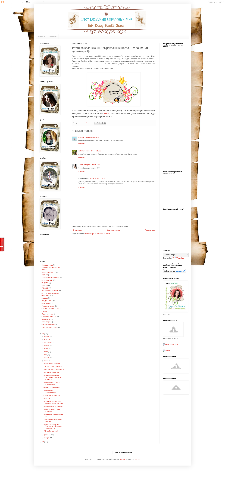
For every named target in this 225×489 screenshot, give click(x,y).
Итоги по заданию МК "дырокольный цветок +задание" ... (52, 426)
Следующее (77, 230)
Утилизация (46, 322)
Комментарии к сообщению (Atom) (97, 234)
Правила (41, 36)
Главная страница (113, 230)
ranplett (122, 459)
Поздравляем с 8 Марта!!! (53, 406)
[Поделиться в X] (100, 123)
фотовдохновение (48, 325)
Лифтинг (45, 285)
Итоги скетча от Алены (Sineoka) (51, 410)
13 (43, 442)
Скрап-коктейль (47, 314)
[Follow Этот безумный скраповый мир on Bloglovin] (174, 272)
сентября (47, 343)
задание (45, 275)
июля (46, 349)
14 (43, 334)
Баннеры (53, 36)
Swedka (81, 137)
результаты (46, 303)
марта (46, 361)
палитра (45, 298)
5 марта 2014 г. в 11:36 (93, 151)
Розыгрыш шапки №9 (51, 373)
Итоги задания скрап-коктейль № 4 (51, 383)
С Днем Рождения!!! (50, 431)
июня (46, 352)
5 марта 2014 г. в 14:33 (92, 165)
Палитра (46, 398)
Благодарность (47, 265)
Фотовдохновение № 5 (51, 387)
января (46, 438)
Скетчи (44, 311)
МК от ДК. (45, 288)
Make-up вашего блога (50, 327)
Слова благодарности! (51, 395)
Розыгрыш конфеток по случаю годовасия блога (53, 402)
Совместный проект (49, 316)
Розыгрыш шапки (48, 306)
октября (47, 339)
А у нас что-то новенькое (52, 367)
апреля (47, 358)
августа (47, 346)
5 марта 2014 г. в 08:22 (93, 137)
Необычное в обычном (50, 291)
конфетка (45, 283)
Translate (180, 258)
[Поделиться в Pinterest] (105, 123)
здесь (107, 113)
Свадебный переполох (50, 309)
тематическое (47, 319)
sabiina (81, 151)
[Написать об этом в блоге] (97, 123)
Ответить (81, 144)
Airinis (80, 165)
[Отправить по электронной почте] (95, 123)
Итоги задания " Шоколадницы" (50, 391)
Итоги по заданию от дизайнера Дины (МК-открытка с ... (52, 377)
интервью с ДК (47, 280)
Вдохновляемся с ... (49, 272)
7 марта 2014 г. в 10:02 (96, 178)
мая (45, 355)
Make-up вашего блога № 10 (53, 370)
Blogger (137, 459)
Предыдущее (150, 230)
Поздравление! (47, 301)
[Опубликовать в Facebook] (102, 123)
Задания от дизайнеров (50, 278)
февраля (47, 435)
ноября (47, 336)
